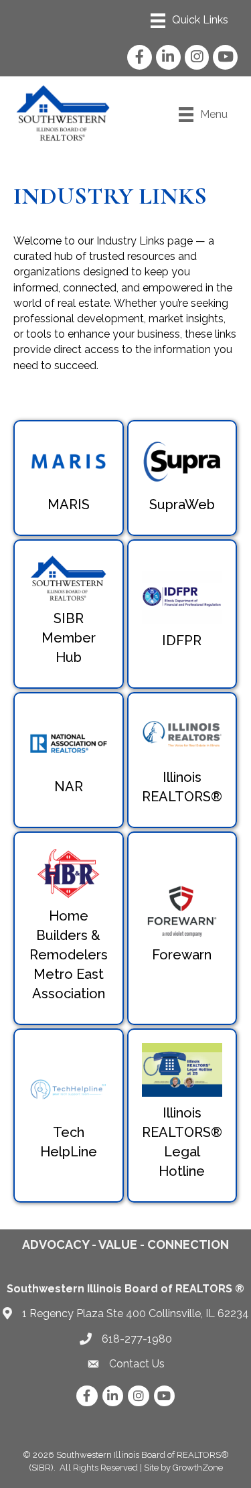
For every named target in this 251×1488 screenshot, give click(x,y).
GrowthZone (198, 1468)
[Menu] (189, 21)
